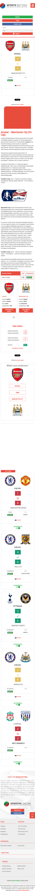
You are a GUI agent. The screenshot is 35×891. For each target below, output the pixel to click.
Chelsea (17, 488)
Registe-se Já (17, 810)
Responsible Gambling (6, 845)
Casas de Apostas (6, 871)
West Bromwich (18, 743)
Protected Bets (21, 834)
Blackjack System (6, 866)
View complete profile (9, 310)
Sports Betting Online (13, 5)
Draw (17, 393)
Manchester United (18, 508)
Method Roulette (21, 866)
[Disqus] (17, 446)
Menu (33, 5)
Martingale (3, 831)
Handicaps (3, 829)
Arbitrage (3, 826)
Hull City (18, 567)
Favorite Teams (21, 829)
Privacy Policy (21, 845)
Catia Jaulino (20, 104)
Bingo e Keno (21, 869)
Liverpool (17, 724)
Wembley (25, 514)
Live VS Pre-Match (22, 826)
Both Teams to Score (23, 831)
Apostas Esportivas (7, 869)
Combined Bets (4, 834)
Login (17, 20)
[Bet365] (10, 80)
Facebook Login (17, 24)
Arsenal (17, 54)
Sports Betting (16, 880)
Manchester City (18, 73)
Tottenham (17, 606)
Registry (17, 17)
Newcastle (18, 684)
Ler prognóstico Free (16, 527)
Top (32, 816)
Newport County (18, 625)
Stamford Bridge (25, 573)
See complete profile (17, 348)
